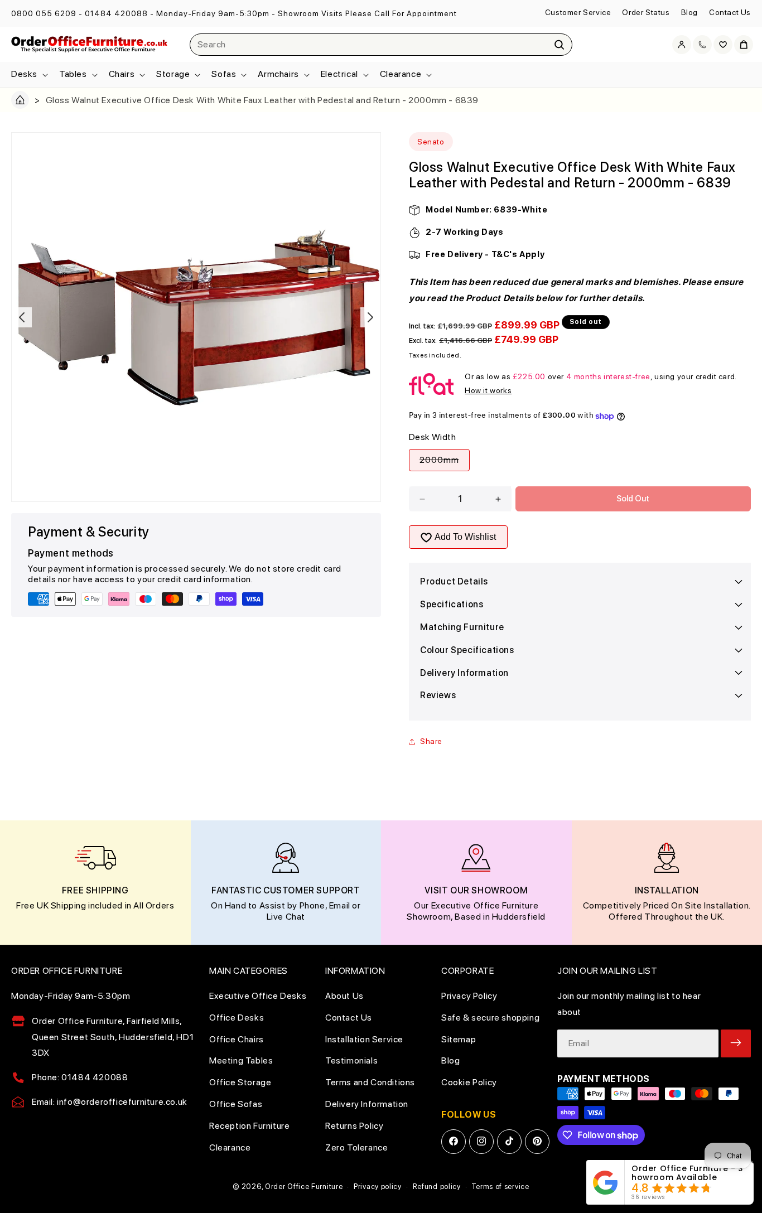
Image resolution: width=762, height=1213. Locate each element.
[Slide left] (22, 317)
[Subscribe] (736, 1043)
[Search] (559, 44)
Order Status (645, 12)
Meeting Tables (241, 1060)
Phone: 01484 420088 (80, 1077)
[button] (28, 74)
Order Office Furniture (304, 1186)
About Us (344, 995)
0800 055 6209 (43, 13)
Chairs (122, 74)
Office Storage (240, 1082)
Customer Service (578, 12)
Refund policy (437, 1186)
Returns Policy (354, 1125)
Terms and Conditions (370, 1082)
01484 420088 (116, 13)
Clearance (400, 74)
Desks (24, 74)
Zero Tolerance (356, 1147)
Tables (73, 74)
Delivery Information (366, 1103)
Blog (689, 12)
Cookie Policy (469, 1082)
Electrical (339, 74)
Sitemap (458, 1038)
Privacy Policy (469, 995)
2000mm (444, 463)
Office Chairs (236, 1038)
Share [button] (431, 741)
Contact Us (730, 12)
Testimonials (351, 1060)
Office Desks (236, 1017)
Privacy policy (378, 1186)
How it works (488, 390)
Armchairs (278, 74)
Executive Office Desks (257, 995)
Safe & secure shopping (490, 1017)
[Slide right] (370, 317)
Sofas (223, 74)
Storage (173, 74)
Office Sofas (235, 1103)
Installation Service (364, 1038)
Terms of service (500, 1186)
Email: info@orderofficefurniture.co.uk (109, 1101)
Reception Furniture (249, 1125)
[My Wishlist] (722, 44)
